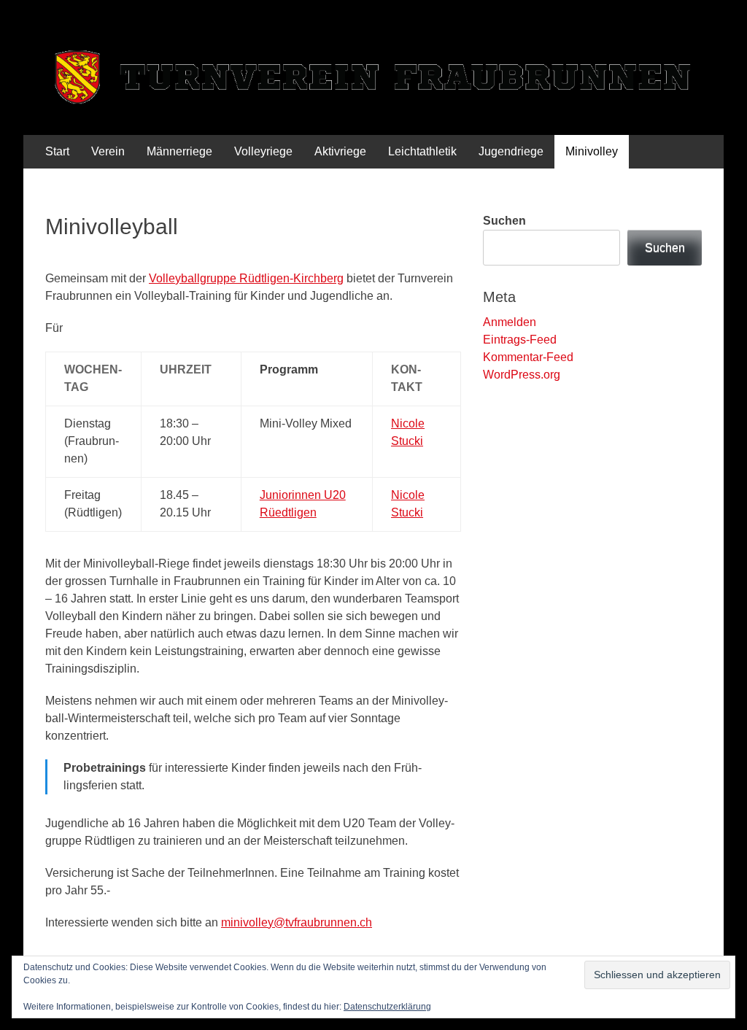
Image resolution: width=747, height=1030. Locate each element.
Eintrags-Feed (520, 339)
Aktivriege (340, 151)
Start (57, 151)
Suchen (504, 220)
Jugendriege (511, 151)
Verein (108, 151)
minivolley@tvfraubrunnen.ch (296, 922)
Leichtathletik (422, 151)
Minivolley (591, 151)
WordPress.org (521, 374)
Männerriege (179, 151)
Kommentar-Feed (528, 357)
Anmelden (509, 322)
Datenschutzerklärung (387, 1007)
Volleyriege (263, 151)
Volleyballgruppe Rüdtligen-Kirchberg (246, 278)
